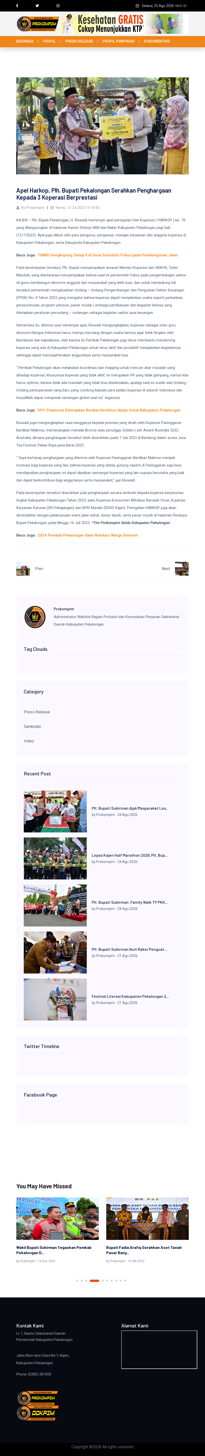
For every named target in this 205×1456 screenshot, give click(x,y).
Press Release (79, 41)
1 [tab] (77, 1281)
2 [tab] (82, 1281)
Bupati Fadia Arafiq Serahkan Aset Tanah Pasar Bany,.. (144, 1250)
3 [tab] (86, 1281)
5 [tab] (103, 1281)
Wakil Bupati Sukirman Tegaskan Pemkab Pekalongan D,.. (54, 1250)
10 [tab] (125, 1281)
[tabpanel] (57, 1231)
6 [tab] (107, 1281)
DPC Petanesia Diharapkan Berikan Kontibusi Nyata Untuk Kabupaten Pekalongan (109, 410)
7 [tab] (112, 1281)
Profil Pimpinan (118, 41)
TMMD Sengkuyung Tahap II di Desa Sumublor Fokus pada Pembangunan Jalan (108, 255)
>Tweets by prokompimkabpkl (50, 1066)
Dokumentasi (157, 41)
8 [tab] (116, 1281)
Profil (49, 41)
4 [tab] (94, 1281)
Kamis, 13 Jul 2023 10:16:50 (77, 208)
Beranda (25, 41)
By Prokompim (33, 208)
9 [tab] (121, 1281)
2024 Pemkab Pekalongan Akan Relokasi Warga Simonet (88, 535)
